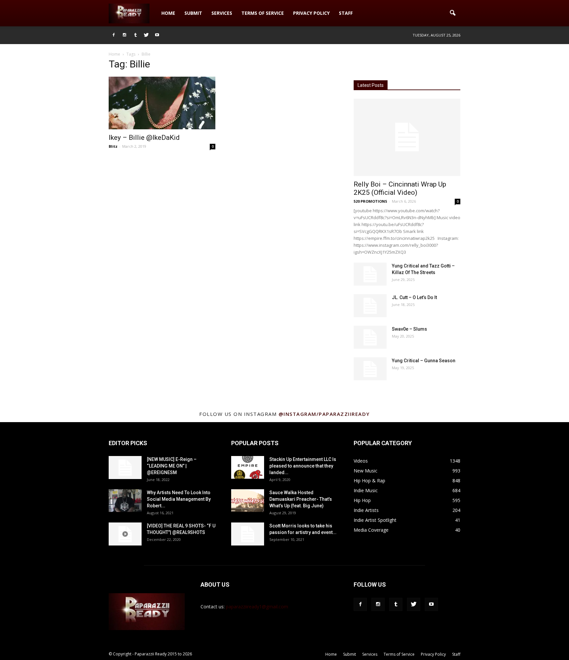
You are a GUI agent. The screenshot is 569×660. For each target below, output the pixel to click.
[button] (452, 13)
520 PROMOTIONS (370, 201)
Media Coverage (371, 530)
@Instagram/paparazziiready (324, 414)
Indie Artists (366, 510)
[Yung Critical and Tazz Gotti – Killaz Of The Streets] (370, 274)
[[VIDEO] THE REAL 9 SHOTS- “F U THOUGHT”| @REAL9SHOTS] (125, 534)
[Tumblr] (135, 35)
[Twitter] (146, 35)
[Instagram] (124, 35)
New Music (365, 471)
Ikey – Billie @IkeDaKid (144, 137)
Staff (346, 13)
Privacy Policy (311, 13)
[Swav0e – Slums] (370, 337)
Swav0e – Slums (409, 329)
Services (221, 13)
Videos (361, 461)
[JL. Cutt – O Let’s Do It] (370, 305)
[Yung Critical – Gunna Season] (370, 368)
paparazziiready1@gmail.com (257, 606)
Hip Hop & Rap (369, 480)
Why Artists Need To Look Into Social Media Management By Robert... (179, 499)
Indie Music (366, 490)
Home (168, 13)
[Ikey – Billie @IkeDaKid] (162, 103)
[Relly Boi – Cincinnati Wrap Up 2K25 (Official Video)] (407, 137)
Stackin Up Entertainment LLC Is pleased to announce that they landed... (302, 466)
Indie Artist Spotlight (375, 520)
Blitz (113, 146)
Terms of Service (262, 13)
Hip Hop (362, 500)
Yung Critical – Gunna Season (423, 360)
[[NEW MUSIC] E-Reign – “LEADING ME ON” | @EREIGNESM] (125, 467)
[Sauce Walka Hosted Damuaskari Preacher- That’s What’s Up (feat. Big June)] (247, 500)
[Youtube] (157, 35)
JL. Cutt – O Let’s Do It (414, 297)
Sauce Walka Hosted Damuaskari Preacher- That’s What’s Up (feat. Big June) (300, 499)
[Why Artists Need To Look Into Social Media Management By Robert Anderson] (125, 500)
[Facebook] (114, 35)
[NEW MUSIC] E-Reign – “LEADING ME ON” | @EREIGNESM (172, 466)
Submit (193, 13)
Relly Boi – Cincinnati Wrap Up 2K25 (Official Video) (400, 188)
